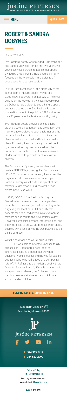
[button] (11, 19)
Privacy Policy (33, 370)
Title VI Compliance (33, 373)
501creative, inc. (39, 382)
